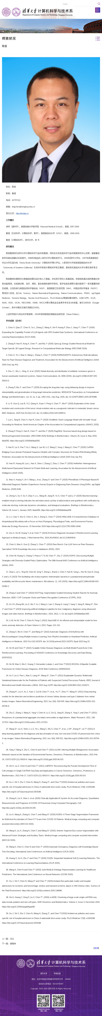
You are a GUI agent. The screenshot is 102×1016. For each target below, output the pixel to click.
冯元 (12, 939)
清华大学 (43, 974)
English (65, 4)
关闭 (96, 948)
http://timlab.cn (22, 213)
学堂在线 (57, 974)
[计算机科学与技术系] (37, 11)
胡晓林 (13, 943)
